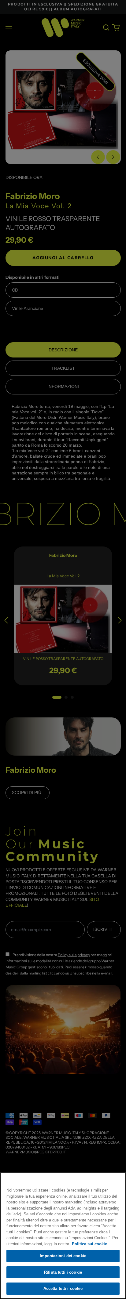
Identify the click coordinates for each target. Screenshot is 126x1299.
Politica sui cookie (89, 1244)
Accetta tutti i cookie (63, 1288)
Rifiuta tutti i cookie (63, 1272)
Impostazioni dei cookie (63, 1256)
